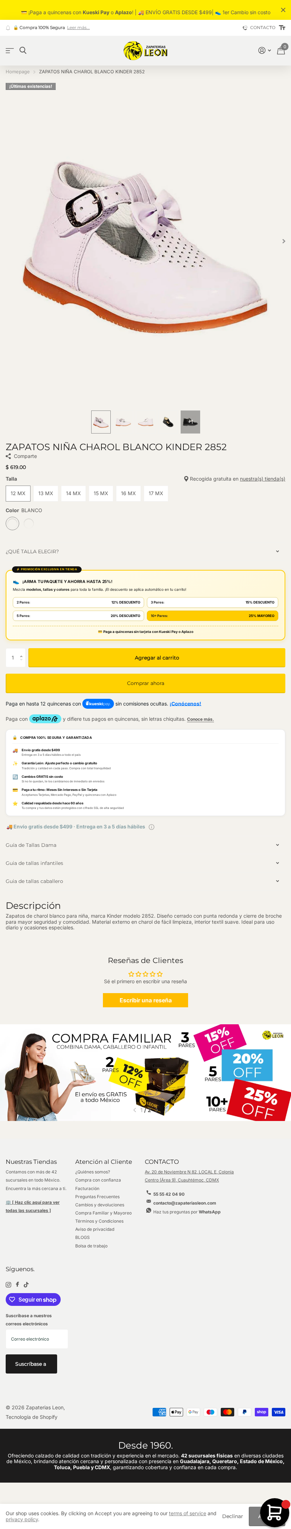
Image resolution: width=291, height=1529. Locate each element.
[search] (23, 50)
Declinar (232, 1516)
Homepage (18, 71)
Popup (151, 826)
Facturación (87, 1188)
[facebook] (17, 1284)
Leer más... (78, 27)
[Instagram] (8, 1284)
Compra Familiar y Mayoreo (103, 1213)
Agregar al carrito (157, 658)
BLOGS (82, 1237)
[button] (23, 651)
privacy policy (22, 1519)
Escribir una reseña (146, 1000)
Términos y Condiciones (99, 1221)
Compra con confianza (98, 1180)
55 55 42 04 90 (169, 1194)
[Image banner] (145, 1072)
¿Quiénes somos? (92, 1171)
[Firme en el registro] (264, 50)
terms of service (187, 1513)
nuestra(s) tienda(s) (262, 479)
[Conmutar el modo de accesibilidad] (282, 28)
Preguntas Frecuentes (97, 1196)
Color (24, 510)
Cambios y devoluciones (99, 1204)
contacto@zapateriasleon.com (184, 1203)
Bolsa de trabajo (91, 1245)
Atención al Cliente (103, 1161)
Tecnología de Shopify (31, 1417)
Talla (145, 479)
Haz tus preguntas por (187, 1211)
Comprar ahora (145, 683)
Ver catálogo (10, 51)
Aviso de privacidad (94, 1229)
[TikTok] (26, 1284)
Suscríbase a (31, 1364)
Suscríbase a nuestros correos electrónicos (29, 1319)
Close (283, 10)
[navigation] (101, 422)
